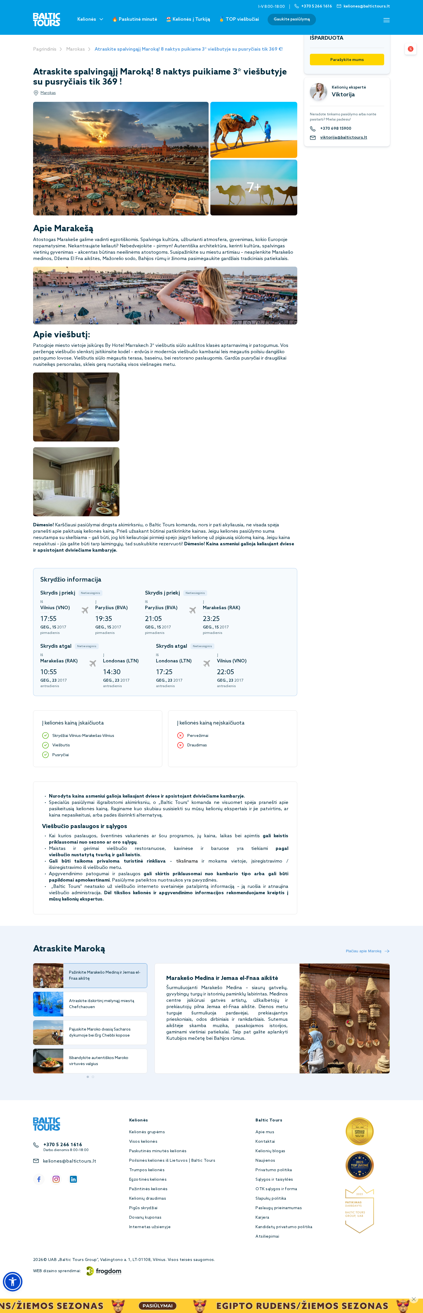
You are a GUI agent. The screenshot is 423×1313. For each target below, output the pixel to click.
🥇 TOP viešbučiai (239, 19)
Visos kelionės (143, 1141)
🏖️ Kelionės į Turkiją (188, 19)
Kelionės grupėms (147, 1132)
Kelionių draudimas (147, 1198)
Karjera (262, 1217)
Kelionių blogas (270, 1151)
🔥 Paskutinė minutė (134, 19)
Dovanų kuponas (145, 1217)
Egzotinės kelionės (148, 1179)
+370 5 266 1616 (62, 1145)
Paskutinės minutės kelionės (158, 1151)
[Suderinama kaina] (410, 49)
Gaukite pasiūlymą (292, 19)
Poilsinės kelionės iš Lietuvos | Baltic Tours (172, 1160)
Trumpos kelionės (147, 1170)
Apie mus (265, 1132)
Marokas (75, 49)
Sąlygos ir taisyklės (274, 1179)
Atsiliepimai (267, 1236)
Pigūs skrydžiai (143, 1208)
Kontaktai (265, 1141)
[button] (12, 1281)
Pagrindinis (44, 49)
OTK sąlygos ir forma (276, 1189)
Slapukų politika (271, 1198)
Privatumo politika (274, 1170)
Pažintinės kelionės (148, 1189)
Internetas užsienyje (150, 1227)
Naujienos (265, 1160)
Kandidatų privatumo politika (284, 1227)
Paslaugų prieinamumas (279, 1208)
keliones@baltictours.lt (69, 1161)
